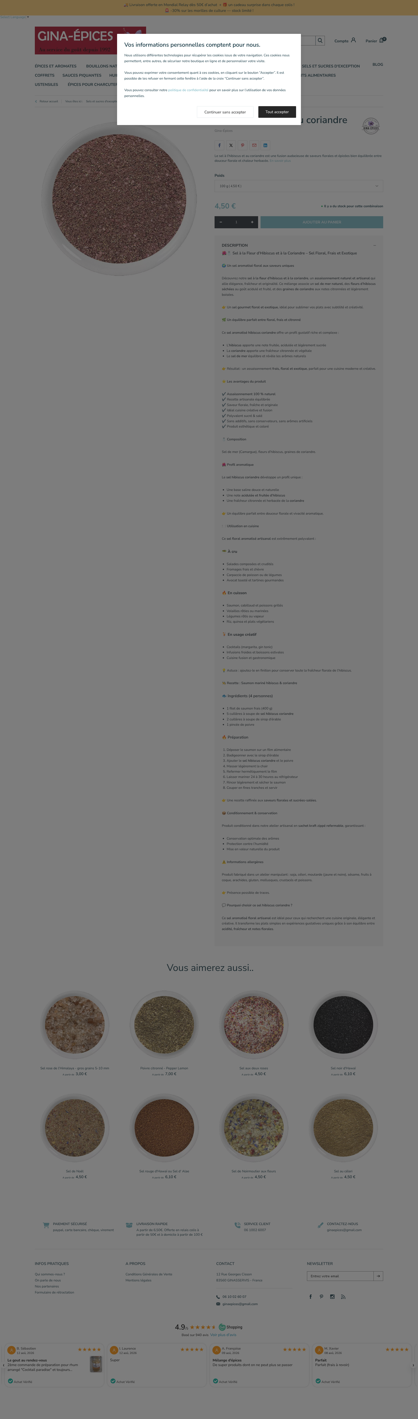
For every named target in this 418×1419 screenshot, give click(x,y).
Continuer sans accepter (225, 112)
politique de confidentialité (188, 90)
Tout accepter (277, 112)
